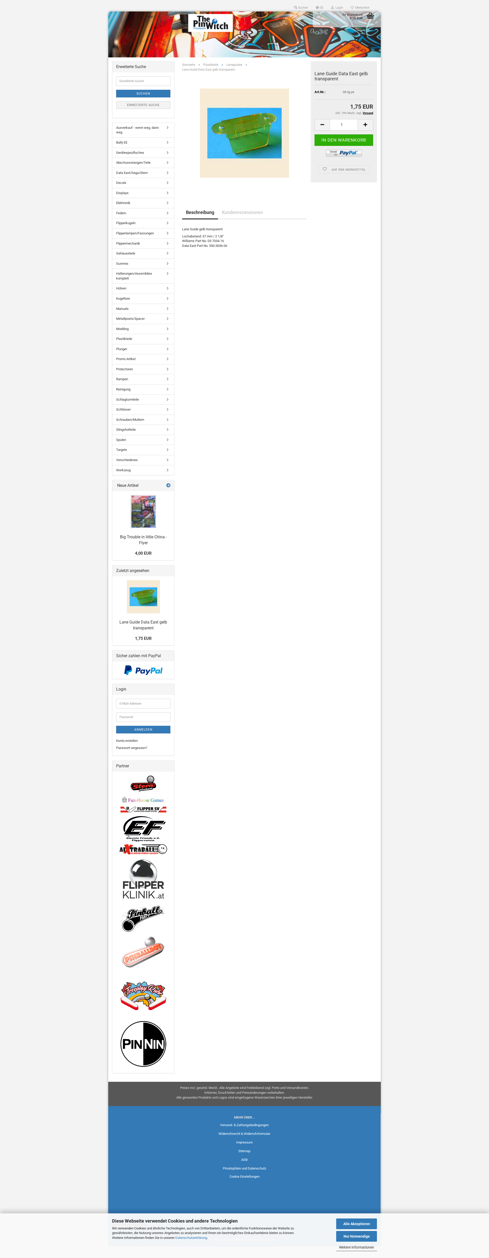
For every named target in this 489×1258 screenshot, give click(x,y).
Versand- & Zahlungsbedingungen (244, 1125)
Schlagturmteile (127, 399)
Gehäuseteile (125, 253)
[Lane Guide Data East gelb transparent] (244, 133)
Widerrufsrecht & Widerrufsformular (244, 1134)
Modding (122, 329)
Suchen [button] (302, 7)
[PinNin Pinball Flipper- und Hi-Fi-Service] (143, 1044)
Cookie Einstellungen (244, 1176)
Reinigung (123, 389)
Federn (121, 213)
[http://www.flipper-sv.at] (143, 809)
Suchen (143, 93)
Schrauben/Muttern (130, 420)
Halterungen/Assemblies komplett (134, 276)
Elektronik (123, 203)
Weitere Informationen (356, 1247)
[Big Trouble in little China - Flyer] (143, 511)
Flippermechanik (128, 243)
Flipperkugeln (125, 223)
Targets (121, 450)
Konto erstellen (127, 741)
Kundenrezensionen (242, 212)
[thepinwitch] (210, 22)
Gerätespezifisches (130, 153)
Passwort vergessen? (131, 748)
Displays (122, 193)
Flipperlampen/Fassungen (135, 233)
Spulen (121, 440)
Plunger (121, 349)
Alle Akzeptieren (356, 1224)
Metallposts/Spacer (130, 319)
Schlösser (123, 409)
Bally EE (121, 142)
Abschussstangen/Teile (133, 162)
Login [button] (338, 7)
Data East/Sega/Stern (132, 173)
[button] (319, 7)
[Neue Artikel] (168, 486)
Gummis (122, 263)
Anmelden (143, 729)
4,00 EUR (143, 553)
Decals (121, 183)
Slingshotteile (126, 429)
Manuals (122, 309)
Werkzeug (123, 470)
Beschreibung (200, 212)
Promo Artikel (125, 359)
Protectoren (124, 369)
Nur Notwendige (357, 1236)
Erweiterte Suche (143, 105)
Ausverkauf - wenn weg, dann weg (137, 130)
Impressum (244, 1142)
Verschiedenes (127, 460)
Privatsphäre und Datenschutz (244, 1168)
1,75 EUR (143, 638)
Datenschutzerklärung (191, 1238)
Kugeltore (123, 298)
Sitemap (244, 1151)
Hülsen (121, 288)
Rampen (122, 379)
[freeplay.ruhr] (143, 996)
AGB (244, 1160)
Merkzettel (361, 7)
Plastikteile (124, 339)
